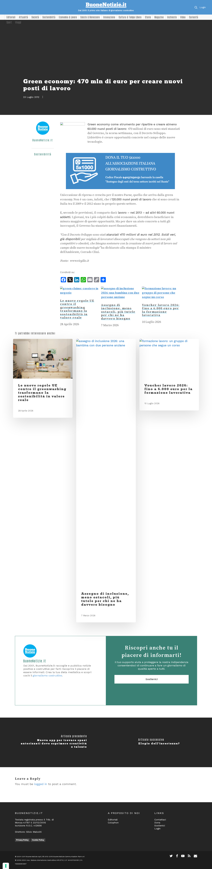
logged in (40, 784)
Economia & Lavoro (68, 17)
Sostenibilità (48, 17)
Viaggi (18, 22)
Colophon (113, 822)
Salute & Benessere (90, 17)
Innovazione (109, 17)
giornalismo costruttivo (47, 675)
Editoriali (10, 17)
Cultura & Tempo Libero (130, 17)
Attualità (23, 17)
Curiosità (193, 17)
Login (203, 7)
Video (183, 17)
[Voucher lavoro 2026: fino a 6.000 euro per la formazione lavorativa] (161, 297)
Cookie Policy (38, 840)
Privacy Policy (22, 840)
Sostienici (152, 679)
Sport (9, 22)
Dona (157, 822)
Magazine (159, 17)
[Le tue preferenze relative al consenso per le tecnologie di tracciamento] (6, 866)
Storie (148, 17)
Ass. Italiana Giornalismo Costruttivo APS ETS (44, 860)
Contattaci (160, 819)
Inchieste (172, 17)
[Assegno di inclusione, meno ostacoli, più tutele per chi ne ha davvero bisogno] (120, 297)
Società (35, 17)
